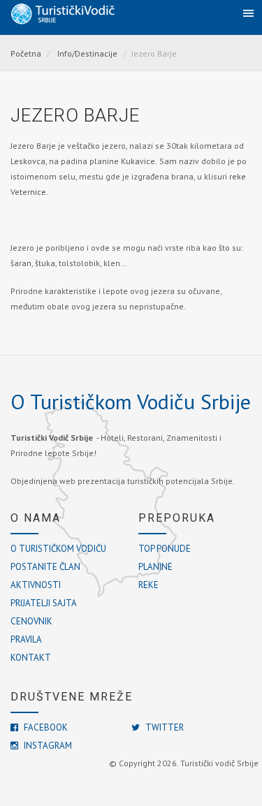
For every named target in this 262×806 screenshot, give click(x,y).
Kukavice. (139, 161)
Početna (25, 53)
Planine (155, 567)
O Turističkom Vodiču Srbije (130, 401)
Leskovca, (29, 161)
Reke (148, 585)
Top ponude (164, 549)
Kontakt (30, 658)
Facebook (45, 727)
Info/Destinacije (87, 53)
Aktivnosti (35, 585)
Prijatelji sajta (43, 603)
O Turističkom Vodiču (58, 549)
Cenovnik (31, 621)
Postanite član (45, 567)
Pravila (26, 639)
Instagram (47, 746)
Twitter (163, 727)
